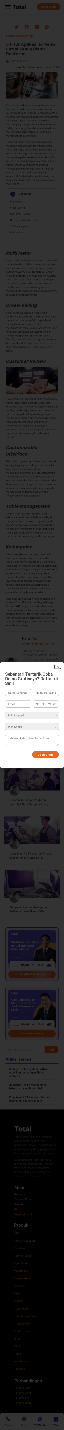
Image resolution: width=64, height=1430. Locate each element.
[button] (58, 667)
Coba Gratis (45, 754)
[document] (32, 715)
